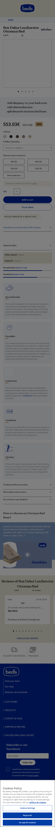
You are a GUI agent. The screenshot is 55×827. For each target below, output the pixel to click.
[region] (27, 803)
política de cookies (37, 802)
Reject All (27, 815)
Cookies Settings (27, 808)
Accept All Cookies (27, 822)
